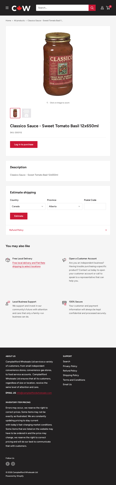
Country (14, 200)
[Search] (92, 8)
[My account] (102, 7)
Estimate (18, 216)
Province (51, 200)
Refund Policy (16, 230)
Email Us (67, 384)
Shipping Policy (71, 375)
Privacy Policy (70, 366)
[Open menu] (7, 8)
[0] (108, 7)
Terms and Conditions (74, 380)
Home (8, 20)
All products (19, 20)
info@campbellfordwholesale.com (34, 393)
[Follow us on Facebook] (8, 464)
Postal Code (90, 200)
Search (66, 361)
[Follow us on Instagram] (13, 464)
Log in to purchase (23, 144)
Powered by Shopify (15, 476)
